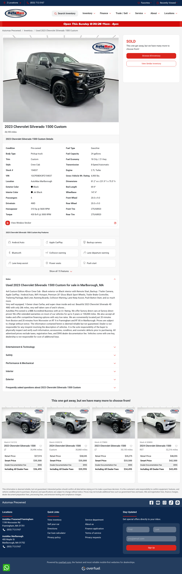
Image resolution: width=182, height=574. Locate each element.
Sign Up (151, 548)
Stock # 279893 (101, 442)
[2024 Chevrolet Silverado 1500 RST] (158, 422)
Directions (52, 528)
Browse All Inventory (151, 56)
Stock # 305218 (55, 442)
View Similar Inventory (151, 63)
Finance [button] (104, 13)
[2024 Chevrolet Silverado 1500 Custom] (68, 422)
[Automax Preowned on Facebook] (150, 502)
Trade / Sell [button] (122, 13)
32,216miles (172, 449)
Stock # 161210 (10, 442)
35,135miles (127, 449)
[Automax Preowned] (16, 13)
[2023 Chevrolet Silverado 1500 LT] (23, 422)
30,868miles (81, 449)
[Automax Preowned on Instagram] (163, 502)
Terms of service (93, 533)
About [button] (154, 13)
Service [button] (139, 13)
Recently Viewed (168, 3)
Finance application (94, 528)
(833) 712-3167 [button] (37, 2)
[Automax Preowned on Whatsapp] (176, 502)
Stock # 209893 (146, 442)
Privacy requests (93, 537)
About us (89, 524)
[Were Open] (91, 24)
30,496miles (36, 449)
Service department (94, 520)
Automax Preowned (11, 30)
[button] (13, 3)
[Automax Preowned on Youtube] (157, 502)
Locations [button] (169, 13)
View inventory (54, 520)
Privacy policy (54, 537)
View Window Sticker (21, 223)
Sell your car (53, 524)
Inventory (28, 30)
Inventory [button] (87, 13)
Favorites (145, 3)
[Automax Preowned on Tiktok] (170, 502)
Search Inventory (66, 13)
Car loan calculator (56, 533)
